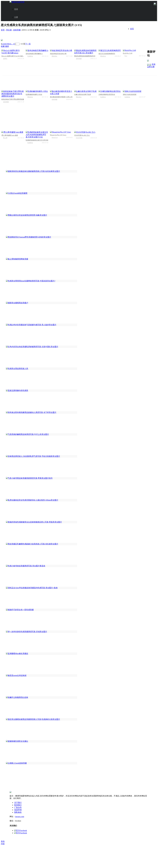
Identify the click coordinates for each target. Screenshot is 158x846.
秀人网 (5, 138)
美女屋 (9, 30)
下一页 (28, 44)
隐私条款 (18, 812)
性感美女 (30, 56)
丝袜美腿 (17, 30)
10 (10, 44)
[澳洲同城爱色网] (17, 2)
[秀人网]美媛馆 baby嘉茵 (9, 135)
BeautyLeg (55, 137)
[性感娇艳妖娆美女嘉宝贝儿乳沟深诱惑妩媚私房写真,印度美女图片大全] (37, 134)
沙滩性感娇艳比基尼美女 (107, 94)
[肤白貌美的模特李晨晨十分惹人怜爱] (61, 92)
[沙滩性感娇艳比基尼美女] (110, 91)
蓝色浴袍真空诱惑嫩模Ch (34, 53)
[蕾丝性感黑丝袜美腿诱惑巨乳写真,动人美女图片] (85, 51)
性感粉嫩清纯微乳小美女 (34, 94)
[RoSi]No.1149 (127, 53)
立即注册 (151, 67)
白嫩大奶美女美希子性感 (82, 94)
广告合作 (18, 807)
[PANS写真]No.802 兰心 (82, 135)
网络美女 (54, 56)
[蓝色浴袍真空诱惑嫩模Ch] (37, 50)
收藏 (3, 46)
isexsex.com (19, 817)
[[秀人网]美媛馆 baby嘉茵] (12, 132)
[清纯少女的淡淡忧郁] (134, 91)
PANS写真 (79, 138)
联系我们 (18, 805)
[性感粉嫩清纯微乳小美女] (37, 91)
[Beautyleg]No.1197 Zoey (58, 135)
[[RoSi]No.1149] (134, 50)
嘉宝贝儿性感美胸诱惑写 (107, 53)
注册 (16, 17)
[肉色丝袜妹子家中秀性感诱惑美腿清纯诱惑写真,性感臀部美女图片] (12, 93)
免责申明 (18, 810)
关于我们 (18, 803)
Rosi (126, 56)
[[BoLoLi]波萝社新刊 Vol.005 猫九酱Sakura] (12, 51)
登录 (16, 9)
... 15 (13, 44)
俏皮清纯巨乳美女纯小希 (58, 53)
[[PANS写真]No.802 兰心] (85, 132)
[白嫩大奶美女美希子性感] (85, 91)
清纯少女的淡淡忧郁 (129, 94)
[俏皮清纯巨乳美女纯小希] (61, 50)
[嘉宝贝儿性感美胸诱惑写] (110, 50)
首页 (132, 29)
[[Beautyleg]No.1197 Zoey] (61, 132)
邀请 (7, 46)
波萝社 (5, 58)
